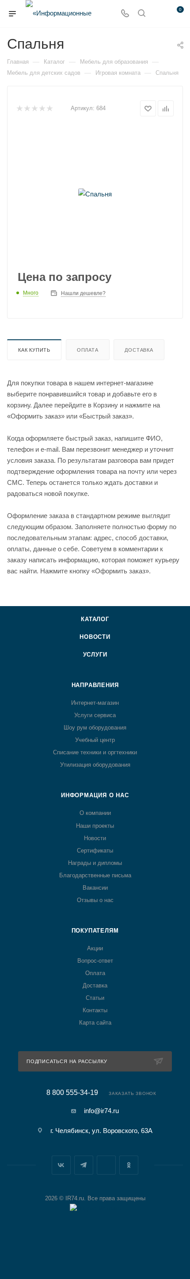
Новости (95, 637)
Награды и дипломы (95, 863)
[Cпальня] (95, 193)
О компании (95, 813)
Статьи (95, 998)
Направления (95, 685)
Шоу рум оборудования (95, 727)
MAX (106, 1165)
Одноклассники (128, 1165)
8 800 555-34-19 (72, 1092)
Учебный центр (95, 740)
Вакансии (95, 887)
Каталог (95, 619)
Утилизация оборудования (95, 764)
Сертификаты (95, 850)
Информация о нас (95, 795)
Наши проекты (95, 825)
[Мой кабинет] (158, 14)
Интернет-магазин (95, 702)
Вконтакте (61, 1165)
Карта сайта (95, 1022)
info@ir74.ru (101, 1110)
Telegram (83, 1165)
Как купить (34, 350)
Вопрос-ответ (95, 960)
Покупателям (95, 930)
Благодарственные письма (95, 875)
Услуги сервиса (95, 715)
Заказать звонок (132, 1093)
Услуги (95, 654)
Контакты (95, 1010)
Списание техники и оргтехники (95, 752)
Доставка (139, 350)
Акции (95, 948)
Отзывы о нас (95, 900)
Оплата (88, 350)
